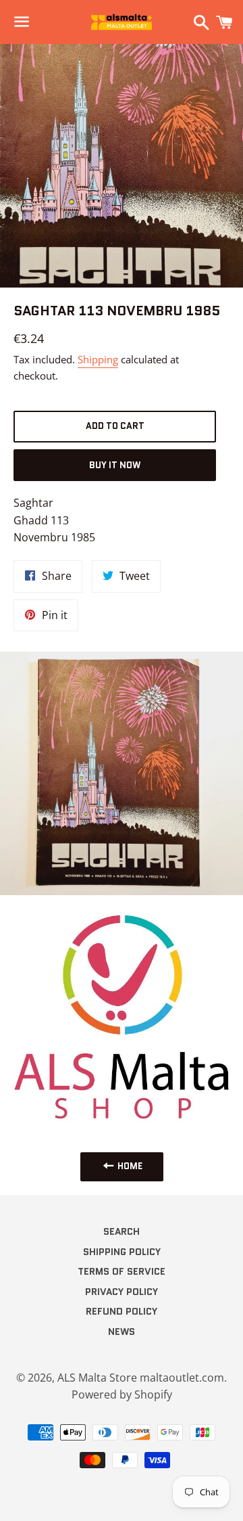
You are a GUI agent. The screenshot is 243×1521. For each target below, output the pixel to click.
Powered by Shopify (122, 1394)
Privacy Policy (121, 1291)
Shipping (98, 359)
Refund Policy (121, 1311)
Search (121, 1231)
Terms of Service (121, 1271)
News (121, 1331)
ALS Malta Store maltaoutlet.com (140, 1377)
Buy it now (114, 465)
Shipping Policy (122, 1251)
